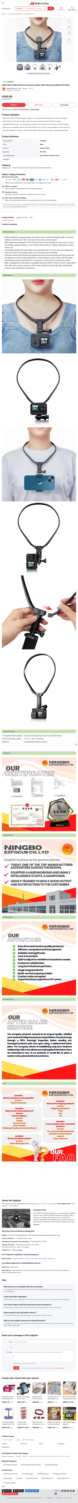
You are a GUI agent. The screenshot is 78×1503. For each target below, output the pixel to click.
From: (10, 1342)
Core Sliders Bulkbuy (9, 1483)
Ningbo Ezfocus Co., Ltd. (13, 88)
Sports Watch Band (32, 1478)
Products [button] (19, 8)
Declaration (59, 1498)
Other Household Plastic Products (31, 1465)
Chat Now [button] (65, 105)
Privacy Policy (68, 1498)
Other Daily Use (29, 14)
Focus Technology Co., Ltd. (26, 1498)
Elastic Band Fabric (47, 1478)
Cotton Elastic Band (63, 1478)
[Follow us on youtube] (71, 1491)
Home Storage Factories (10, 1474)
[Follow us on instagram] (68, 1491)
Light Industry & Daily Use (15, 14)
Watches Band (7, 1478)
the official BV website (45, 1204)
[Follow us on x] (65, 1491)
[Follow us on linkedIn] (56, 1493)
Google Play (18, 1491)
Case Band (19, 1478)
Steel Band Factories (43, 1474)
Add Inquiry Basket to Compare (39, 73)
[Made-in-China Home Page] (39, 3)
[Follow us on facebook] (62, 1491)
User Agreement (49, 1498)
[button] (3, 3)
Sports (22, 1258)
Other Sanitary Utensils (10, 1465)
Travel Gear (34, 1258)
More (3, 1486)
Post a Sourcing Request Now (55, 1368)
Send (16, 1368)
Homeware (61, 1444)
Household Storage (27, 1474)
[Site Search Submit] (51, 8)
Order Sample (35, 109)
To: (11, 1347)
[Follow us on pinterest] (73, 1491)
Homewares (51, 1258)
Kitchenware (5, 1447)
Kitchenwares (42, 1258)
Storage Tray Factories (59, 1474)
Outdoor (27, 1258)
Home (3, 14)
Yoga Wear (16, 1258)
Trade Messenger (32, 1491)
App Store (7, 1491)
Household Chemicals (51, 1465)
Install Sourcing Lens (11, 1493)
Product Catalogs (28, 1440)
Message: (9, 1352)
